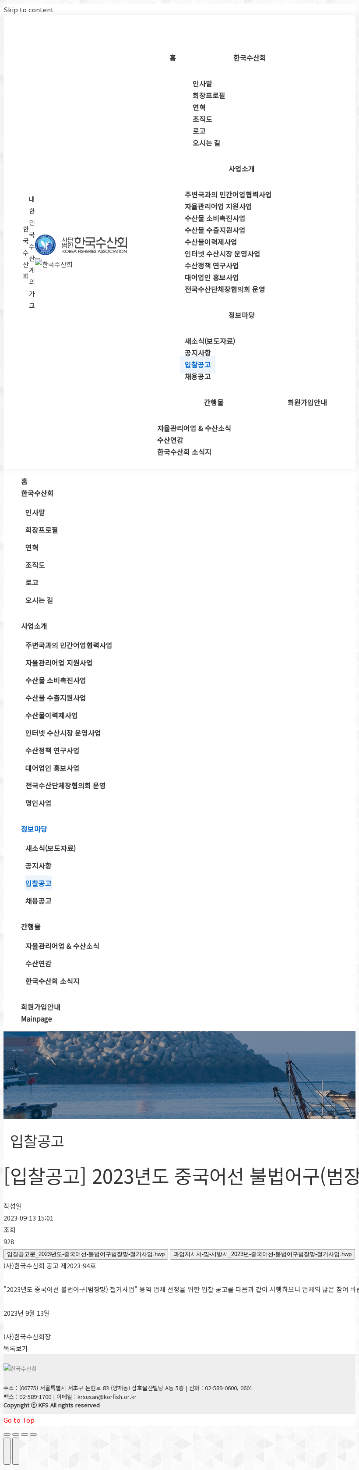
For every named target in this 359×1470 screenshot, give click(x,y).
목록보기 (16, 1348)
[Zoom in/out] (33, 1434)
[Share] (15, 1434)
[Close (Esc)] (7, 1434)
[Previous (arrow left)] (7, 1451)
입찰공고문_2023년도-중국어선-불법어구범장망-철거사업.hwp (86, 1254)
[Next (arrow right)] (15, 1451)
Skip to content (29, 9)
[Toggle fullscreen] (24, 1434)
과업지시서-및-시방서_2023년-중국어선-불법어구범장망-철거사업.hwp (262, 1254)
